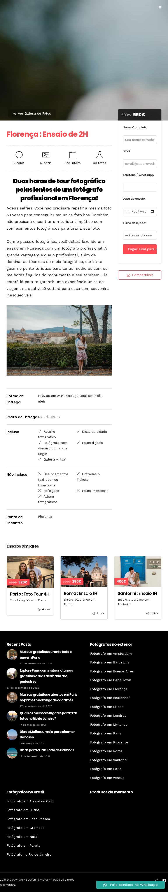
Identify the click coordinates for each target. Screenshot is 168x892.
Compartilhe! (142, 275)
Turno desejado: (134, 223)
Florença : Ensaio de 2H (47, 134)
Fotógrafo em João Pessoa (28, 819)
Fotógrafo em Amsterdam (111, 654)
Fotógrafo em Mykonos (108, 725)
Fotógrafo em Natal (22, 837)
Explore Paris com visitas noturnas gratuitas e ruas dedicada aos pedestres (46, 676)
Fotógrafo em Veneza (107, 778)
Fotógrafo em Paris (105, 733)
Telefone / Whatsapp (138, 175)
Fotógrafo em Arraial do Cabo (30, 801)
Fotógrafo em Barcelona (110, 662)
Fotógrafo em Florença (108, 689)
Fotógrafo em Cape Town (110, 680)
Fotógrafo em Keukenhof (110, 698)
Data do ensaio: (134, 199)
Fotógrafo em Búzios (23, 810)
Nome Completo (135, 127)
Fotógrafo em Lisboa (107, 707)
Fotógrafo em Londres (108, 716)
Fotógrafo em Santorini (108, 760)
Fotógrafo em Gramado (25, 828)
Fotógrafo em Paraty (23, 846)
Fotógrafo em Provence (109, 742)
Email (127, 151)
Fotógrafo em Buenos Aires (112, 671)
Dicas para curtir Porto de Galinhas (47, 750)
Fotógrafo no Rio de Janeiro (29, 855)
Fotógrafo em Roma (106, 751)
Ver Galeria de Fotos (34, 113)
